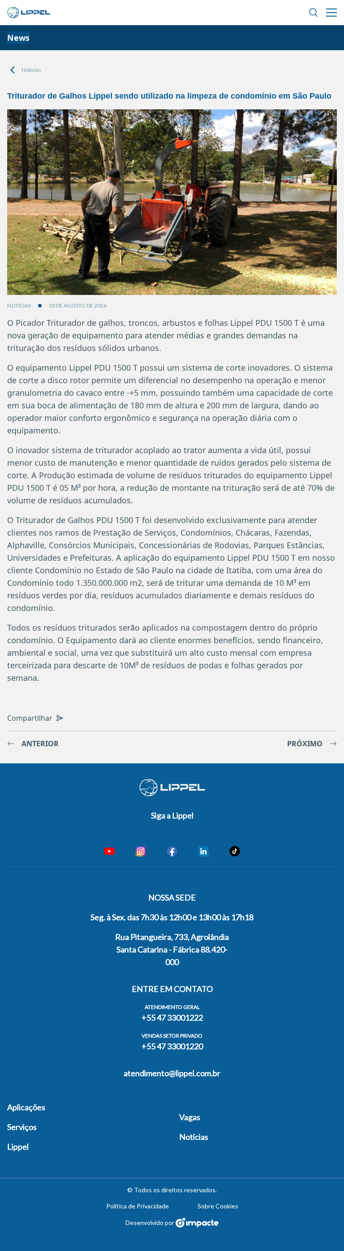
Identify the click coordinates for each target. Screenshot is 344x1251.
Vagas (189, 1117)
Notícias (31, 69)
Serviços (22, 1127)
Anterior (40, 744)
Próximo (304, 744)
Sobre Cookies (218, 1206)
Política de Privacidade (137, 1206)
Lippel (18, 1146)
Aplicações (26, 1107)
